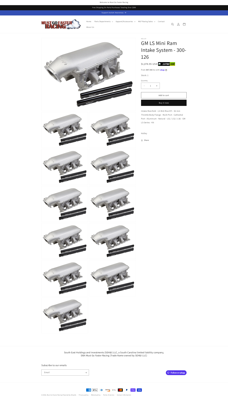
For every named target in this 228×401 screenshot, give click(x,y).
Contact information (124, 395)
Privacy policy (84, 395)
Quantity (144, 80)
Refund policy (96, 395)
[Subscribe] (86, 373)
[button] (103, 21)
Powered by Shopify (69, 395)
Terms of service (108, 395)
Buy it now (164, 103)
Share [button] (146, 140)
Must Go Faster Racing (55, 395)
